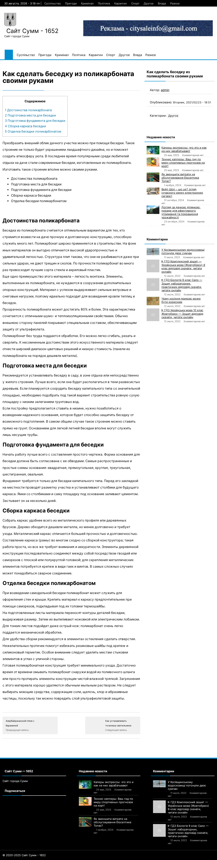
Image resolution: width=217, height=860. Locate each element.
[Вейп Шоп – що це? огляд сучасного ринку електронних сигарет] (153, 191)
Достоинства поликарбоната (28, 110)
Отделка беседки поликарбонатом (33, 131)
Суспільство (52, 3)
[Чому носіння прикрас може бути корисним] (153, 301)
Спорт (135, 3)
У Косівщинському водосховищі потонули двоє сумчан (182, 251)
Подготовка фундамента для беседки (35, 121)
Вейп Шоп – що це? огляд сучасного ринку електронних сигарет (182, 193)
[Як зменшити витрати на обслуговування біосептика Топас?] (153, 177)
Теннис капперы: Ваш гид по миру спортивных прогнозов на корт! (183, 162)
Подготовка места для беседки (30, 115)
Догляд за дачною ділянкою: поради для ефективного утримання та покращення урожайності (180, 212)
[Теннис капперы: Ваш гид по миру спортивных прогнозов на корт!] (153, 161)
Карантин (120, 3)
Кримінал (87, 3)
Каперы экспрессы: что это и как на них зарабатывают (184, 149)
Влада (162, 3)
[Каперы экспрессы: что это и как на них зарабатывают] (153, 150)
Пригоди (71, 3)
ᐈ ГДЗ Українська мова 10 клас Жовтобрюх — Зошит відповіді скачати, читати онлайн (182, 313)
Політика (104, 3)
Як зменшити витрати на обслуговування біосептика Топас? (180, 178)
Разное (175, 3)
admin (165, 90)
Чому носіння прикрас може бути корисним (181, 300)
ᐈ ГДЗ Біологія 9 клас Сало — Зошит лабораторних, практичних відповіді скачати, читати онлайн (181, 285)
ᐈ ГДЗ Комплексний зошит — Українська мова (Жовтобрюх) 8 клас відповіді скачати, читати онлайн (183, 266)
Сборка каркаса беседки (25, 126)
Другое (149, 3)
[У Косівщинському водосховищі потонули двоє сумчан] (153, 251)
